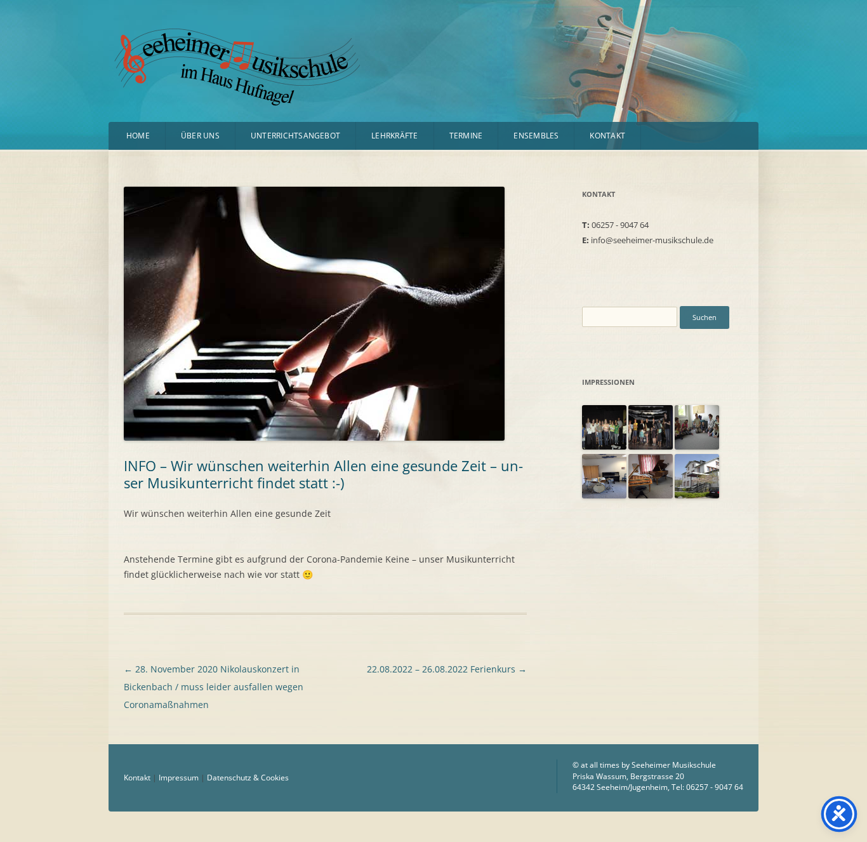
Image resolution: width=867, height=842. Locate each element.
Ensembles (536, 135)
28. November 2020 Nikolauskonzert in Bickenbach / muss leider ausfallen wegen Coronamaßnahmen (213, 687)
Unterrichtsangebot (295, 135)
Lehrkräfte (394, 135)
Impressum (179, 777)
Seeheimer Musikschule (206, 45)
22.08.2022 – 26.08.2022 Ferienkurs (447, 669)
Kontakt (607, 135)
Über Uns (200, 135)
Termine (466, 135)
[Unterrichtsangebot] (604, 446)
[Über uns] (604, 495)
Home (138, 135)
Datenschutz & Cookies (248, 777)
